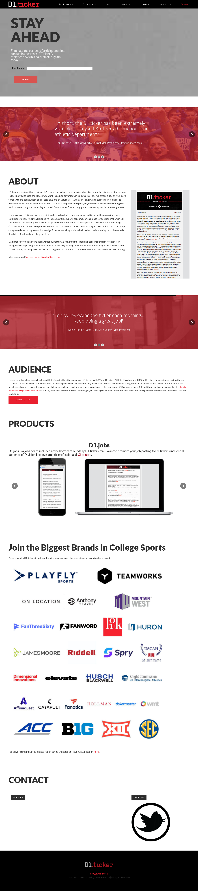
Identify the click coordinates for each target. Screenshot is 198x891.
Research (126, 1)
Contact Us (23, 400)
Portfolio (145, 1)
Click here (84, 454)
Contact (185, 1)
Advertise (165, 1)
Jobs (108, 1)
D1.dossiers (89, 1)
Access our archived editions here (43, 257)
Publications (66, 1)
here (96, 752)
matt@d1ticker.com (99, 874)
